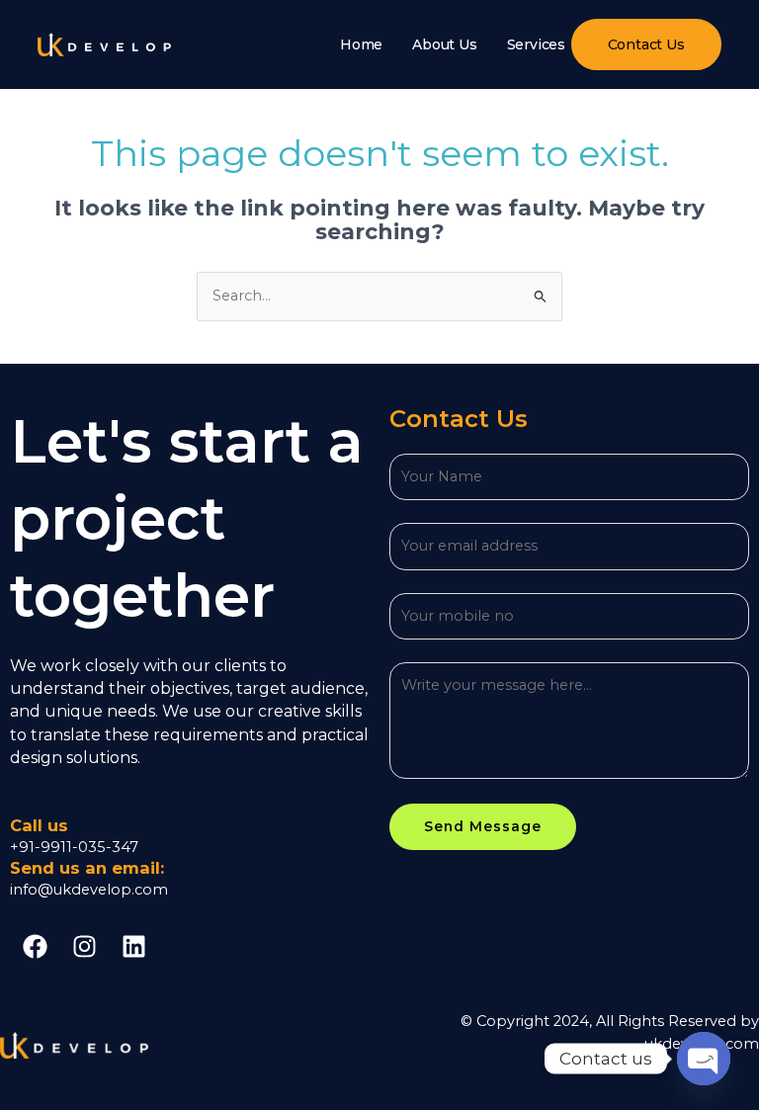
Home (361, 44)
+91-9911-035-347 (74, 847)
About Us (444, 44)
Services (536, 44)
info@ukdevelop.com (89, 889)
